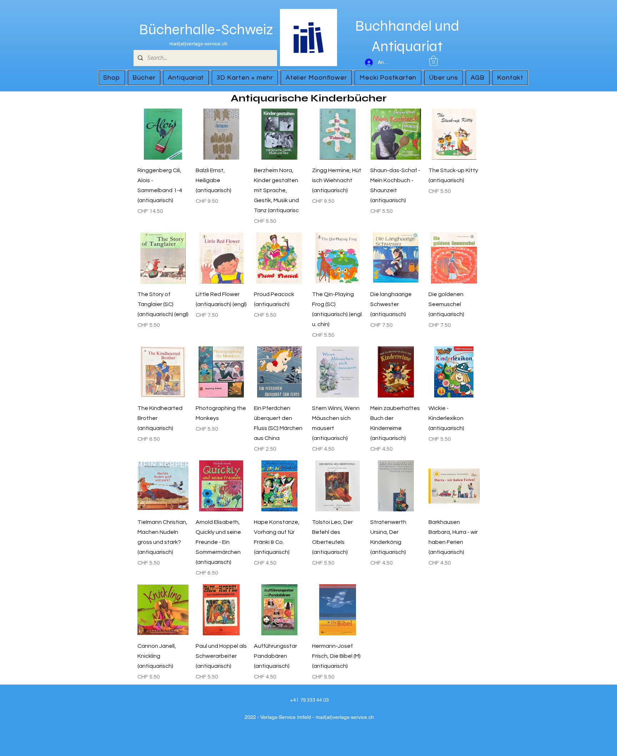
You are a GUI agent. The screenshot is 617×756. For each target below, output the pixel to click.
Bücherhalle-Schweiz (206, 29)
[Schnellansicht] (163, 134)
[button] (433, 61)
